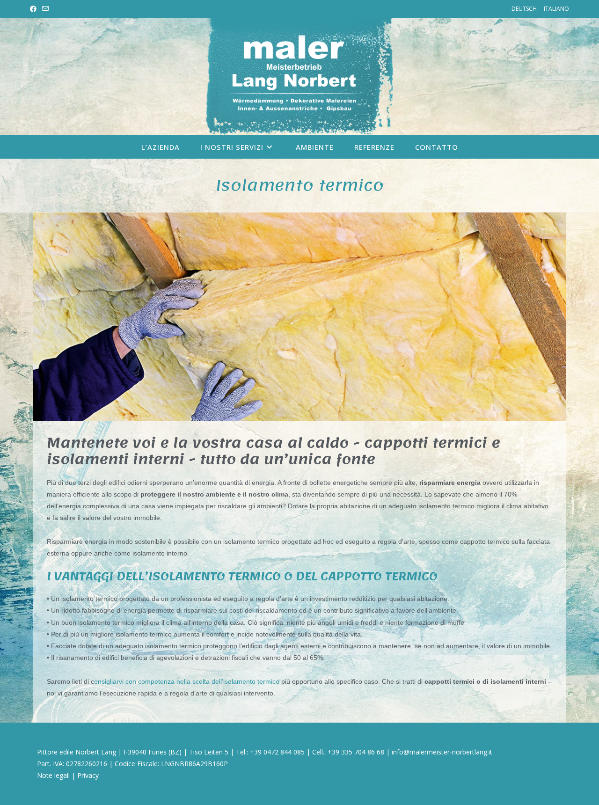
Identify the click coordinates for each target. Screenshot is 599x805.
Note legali (53, 775)
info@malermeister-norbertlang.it (442, 751)
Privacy (88, 775)
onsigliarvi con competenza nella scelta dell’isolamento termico (186, 681)
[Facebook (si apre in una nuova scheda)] (34, 9)
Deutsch (524, 9)
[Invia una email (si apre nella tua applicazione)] (45, 9)
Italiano (556, 9)
